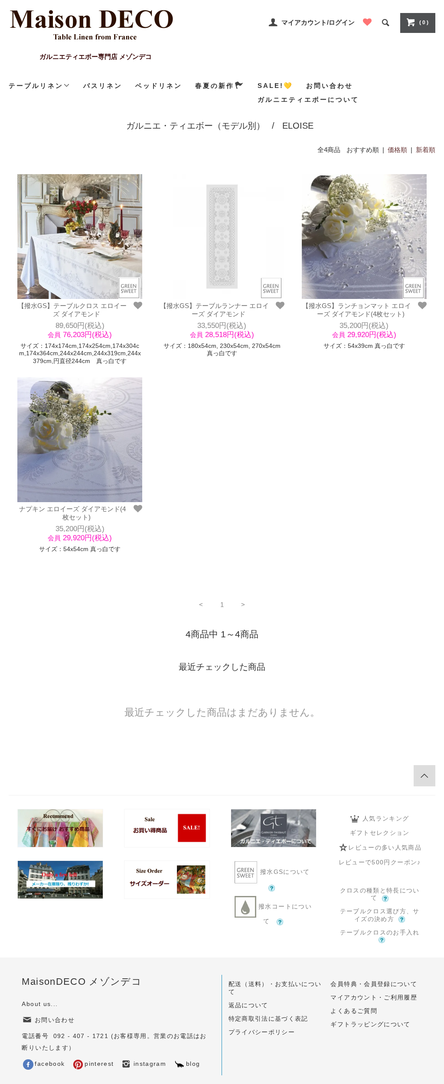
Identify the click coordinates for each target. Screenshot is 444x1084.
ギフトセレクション (380, 833)
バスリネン (102, 85)
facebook (50, 1064)
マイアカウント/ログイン (318, 22)
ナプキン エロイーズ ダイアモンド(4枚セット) (72, 513)
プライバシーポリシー (262, 1032)
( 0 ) (423, 22)
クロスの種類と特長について (380, 894)
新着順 (425, 149)
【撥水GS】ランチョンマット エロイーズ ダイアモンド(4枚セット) (356, 310)
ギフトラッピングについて (370, 1024)
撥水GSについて (285, 872)
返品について (248, 1005)
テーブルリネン (36, 85)
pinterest (99, 1064)
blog (193, 1064)
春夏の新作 (214, 85)
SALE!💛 (275, 85)
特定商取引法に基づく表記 (268, 1019)
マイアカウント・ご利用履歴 (373, 997)
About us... (40, 1004)
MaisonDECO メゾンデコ (82, 981)
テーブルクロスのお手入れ (380, 932)
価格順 (397, 149)
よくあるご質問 (353, 1011)
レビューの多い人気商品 (384, 847)
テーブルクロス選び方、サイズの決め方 (380, 915)
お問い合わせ (329, 85)
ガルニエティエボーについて (308, 99)
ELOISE (297, 125)
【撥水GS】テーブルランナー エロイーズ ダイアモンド (214, 310)
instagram (148, 1064)
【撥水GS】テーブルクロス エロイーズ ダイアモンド (72, 310)
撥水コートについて (284, 914)
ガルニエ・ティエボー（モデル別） (195, 125)
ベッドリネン (158, 85)
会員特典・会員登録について (373, 984)
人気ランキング (385, 818)
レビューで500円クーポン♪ (380, 862)
